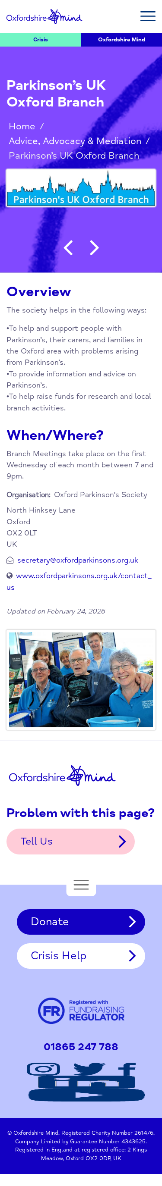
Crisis (40, 39)
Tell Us (36, 841)
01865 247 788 (81, 1047)
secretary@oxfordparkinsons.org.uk (77, 560)
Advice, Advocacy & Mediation (75, 141)
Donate (50, 922)
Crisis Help (58, 956)
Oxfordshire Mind (44, 16)
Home (22, 126)
